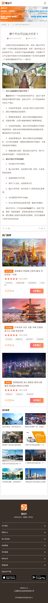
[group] (24, 14)
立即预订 (37, 291)
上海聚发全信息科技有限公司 (24, 591)
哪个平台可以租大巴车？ (22, 24)
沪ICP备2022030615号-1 (24, 597)
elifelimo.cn (24, 588)
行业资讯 (3, 24)
